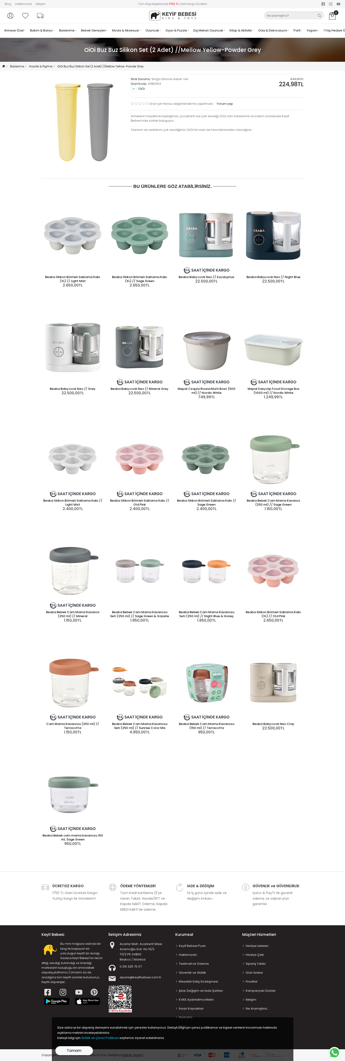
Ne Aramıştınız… (257, 1008)
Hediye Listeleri (257, 946)
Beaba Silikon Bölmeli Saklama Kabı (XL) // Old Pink (273, 614)
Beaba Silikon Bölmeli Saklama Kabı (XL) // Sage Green (139, 279)
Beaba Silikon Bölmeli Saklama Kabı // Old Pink (139, 502)
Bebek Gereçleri (94, 30)
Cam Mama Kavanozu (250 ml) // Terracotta (72, 726)
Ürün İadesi (254, 972)
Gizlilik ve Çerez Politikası (100, 1038)
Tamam (74, 1050)
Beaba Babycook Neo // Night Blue (273, 277)
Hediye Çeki (255, 955)
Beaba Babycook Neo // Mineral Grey (140, 389)
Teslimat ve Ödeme (194, 963)
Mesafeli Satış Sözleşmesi (198, 981)
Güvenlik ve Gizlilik (192, 972)
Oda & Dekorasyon (273, 30)
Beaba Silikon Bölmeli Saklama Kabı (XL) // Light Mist (72, 279)
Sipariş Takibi (256, 963)
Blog (8, 4)
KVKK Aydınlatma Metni (196, 999)
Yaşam (312, 30)
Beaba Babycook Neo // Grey (73, 389)
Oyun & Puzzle (176, 30)
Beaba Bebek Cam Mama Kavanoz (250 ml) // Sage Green (273, 502)
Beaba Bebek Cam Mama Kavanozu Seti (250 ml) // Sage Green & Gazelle (139, 614)
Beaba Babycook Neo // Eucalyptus (206, 277)
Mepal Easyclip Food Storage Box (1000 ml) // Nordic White (273, 391)
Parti (297, 30)
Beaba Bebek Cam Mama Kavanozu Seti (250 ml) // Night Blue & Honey (206, 614)
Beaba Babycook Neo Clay (273, 724)
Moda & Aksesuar (126, 30)
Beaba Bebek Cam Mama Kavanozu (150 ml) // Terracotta (206, 726)
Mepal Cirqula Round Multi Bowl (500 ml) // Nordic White (206, 391)
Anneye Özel (14, 30)
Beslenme (67, 30)
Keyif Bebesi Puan (192, 946)
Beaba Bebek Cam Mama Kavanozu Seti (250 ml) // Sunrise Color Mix (139, 726)
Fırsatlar (252, 981)
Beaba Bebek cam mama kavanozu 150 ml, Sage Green (72, 837)
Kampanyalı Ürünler (261, 990)
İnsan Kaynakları (191, 1008)
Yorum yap (224, 103)
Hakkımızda (23, 4)
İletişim (41, 4)
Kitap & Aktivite (241, 30)
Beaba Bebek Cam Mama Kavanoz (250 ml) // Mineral (73, 614)
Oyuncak (153, 30)
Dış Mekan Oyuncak (208, 30)
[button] (10, 15)
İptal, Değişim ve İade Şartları (201, 990)
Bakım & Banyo (42, 30)
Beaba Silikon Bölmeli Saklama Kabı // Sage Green (206, 502)
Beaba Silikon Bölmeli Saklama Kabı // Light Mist (72, 502)
